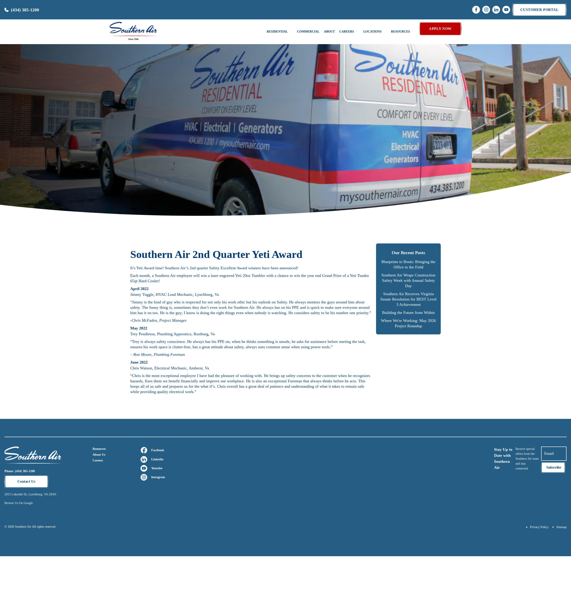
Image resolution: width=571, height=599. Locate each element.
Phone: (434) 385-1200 (19, 471)
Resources (99, 449)
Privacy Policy (539, 527)
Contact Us (26, 481)
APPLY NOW (440, 29)
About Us (99, 454)
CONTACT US (541, 68)
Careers (98, 460)
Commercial (308, 31)
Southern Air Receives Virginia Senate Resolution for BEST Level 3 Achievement (408, 299)
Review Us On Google (18, 503)
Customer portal (539, 10)
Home (10, 90)
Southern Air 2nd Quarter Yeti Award (56, 90)
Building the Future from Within (408, 312)
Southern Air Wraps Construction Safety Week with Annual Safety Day (408, 280)
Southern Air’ (176, 268)
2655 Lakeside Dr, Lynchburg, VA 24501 (30, 494)
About (329, 31)
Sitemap (561, 527)
